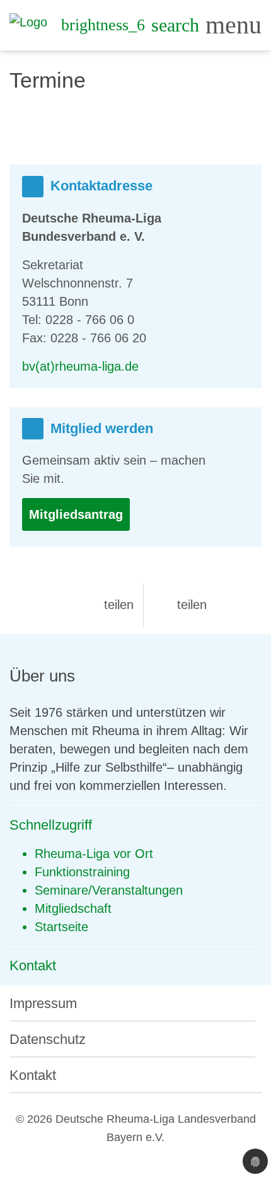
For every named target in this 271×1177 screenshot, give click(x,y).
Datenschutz (47, 1039)
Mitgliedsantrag (76, 514)
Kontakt (32, 1075)
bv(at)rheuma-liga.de (80, 366)
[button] (108, 605)
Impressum (43, 1003)
